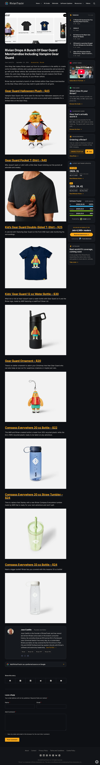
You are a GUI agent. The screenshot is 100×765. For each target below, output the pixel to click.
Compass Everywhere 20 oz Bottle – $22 (31, 427)
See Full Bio (50, 647)
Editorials (55, 3)
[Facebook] (22, 656)
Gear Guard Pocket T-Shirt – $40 (26, 160)
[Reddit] (41, 680)
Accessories (35, 62)
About (27, 750)
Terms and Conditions (57, 750)
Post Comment (12, 740)
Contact (33, 750)
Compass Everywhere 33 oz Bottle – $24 (31, 564)
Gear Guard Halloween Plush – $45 (27, 91)
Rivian (42, 62)
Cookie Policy (71, 750)
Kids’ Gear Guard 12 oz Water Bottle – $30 (32, 294)
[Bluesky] (56, 755)
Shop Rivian (74, 156)
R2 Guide (47, 3)
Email (39, 702)
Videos (88, 3)
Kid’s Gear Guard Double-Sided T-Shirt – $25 (33, 227)
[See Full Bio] (56, 647)
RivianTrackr (17, 3)
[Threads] (51, 680)
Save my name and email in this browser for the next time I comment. (29, 734)
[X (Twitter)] (20, 680)
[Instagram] (25, 656)
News (38, 3)
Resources (78, 3)
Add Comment (10, 712)
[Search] (94, 3)
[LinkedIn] (28, 656)
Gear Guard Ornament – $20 (23, 360)
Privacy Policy (43, 750)
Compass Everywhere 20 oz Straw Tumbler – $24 (34, 496)
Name (7, 702)
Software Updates (66, 3)
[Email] (61, 680)
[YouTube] (59, 755)
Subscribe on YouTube (77, 80)
